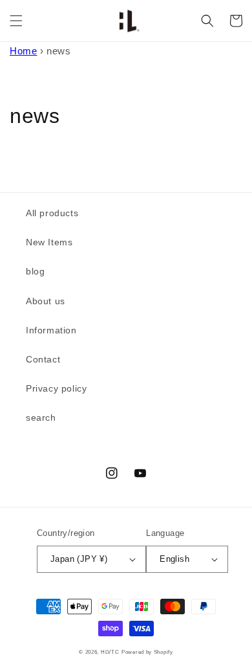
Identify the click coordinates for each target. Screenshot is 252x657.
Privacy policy (56, 388)
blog (35, 271)
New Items (49, 242)
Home (23, 50)
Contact (43, 359)
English (174, 559)
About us (45, 301)
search (41, 417)
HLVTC (110, 652)
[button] (16, 20)
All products (52, 213)
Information (51, 330)
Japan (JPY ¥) (78, 559)
